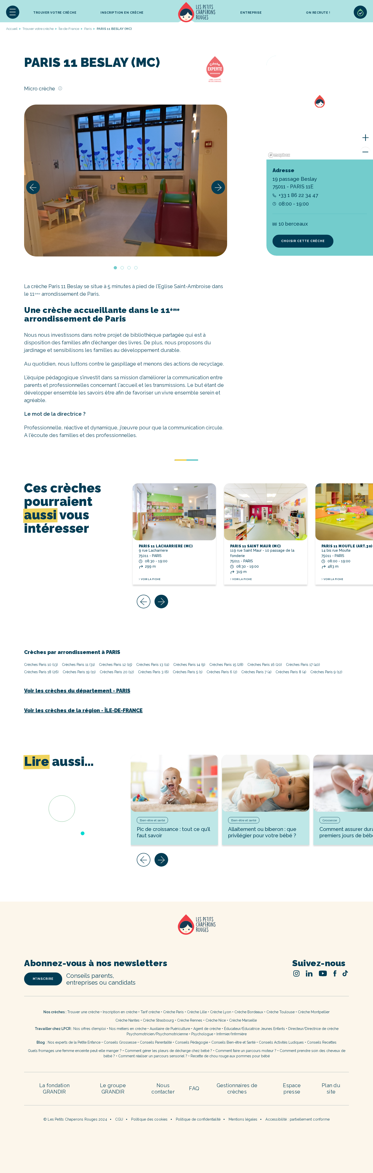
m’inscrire (43, 979)
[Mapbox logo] (279, 155)
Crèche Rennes (189, 1020)
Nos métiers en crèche (127, 1029)
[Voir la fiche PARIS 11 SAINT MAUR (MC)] (265, 511)
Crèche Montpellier (314, 1012)
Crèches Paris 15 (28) (226, 665)
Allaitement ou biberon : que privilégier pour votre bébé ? (262, 832)
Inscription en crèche (120, 1012)
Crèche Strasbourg (158, 1020)
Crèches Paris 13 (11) (152, 665)
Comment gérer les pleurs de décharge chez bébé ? (169, 1051)
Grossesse (330, 820)
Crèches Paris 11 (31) (78, 665)
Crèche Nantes (127, 1020)
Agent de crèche (207, 1029)
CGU (119, 1119)
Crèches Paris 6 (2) (222, 672)
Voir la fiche (151, 579)
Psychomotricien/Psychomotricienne (157, 1034)
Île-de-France (69, 29)
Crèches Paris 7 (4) (256, 672)
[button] (12, 12)
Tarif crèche (150, 1012)
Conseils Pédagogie (191, 1042)
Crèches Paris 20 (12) (117, 672)
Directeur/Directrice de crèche (313, 1029)
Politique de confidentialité (198, 1119)
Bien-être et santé (152, 820)
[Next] (218, 187)
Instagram (296, 973)
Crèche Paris (173, 1012)
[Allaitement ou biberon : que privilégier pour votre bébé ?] (265, 783)
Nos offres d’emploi (89, 1029)
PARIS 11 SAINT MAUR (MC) (255, 546)
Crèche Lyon (220, 1012)
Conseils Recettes (321, 1042)
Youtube (323, 973)
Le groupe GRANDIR (113, 1088)
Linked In (309, 973)
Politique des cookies (149, 1119)
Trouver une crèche (83, 1012)
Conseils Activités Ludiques (281, 1042)
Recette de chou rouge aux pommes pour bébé (230, 1056)
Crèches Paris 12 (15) (115, 665)
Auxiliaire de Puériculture (170, 1029)
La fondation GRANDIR (54, 1088)
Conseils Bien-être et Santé (233, 1042)
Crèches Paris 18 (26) (41, 672)
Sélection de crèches (360, 12)
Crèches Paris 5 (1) (187, 672)
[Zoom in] (365, 138)
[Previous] (33, 187)
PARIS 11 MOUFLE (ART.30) (346, 546)
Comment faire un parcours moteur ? (245, 1051)
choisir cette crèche (303, 241)
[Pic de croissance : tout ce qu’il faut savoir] (174, 783)
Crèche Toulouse (280, 1012)
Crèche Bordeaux (248, 1012)
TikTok (345, 973)
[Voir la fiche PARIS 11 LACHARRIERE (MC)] (174, 511)
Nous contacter (163, 1088)
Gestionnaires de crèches (237, 1088)
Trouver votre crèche (54, 12)
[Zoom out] (365, 152)
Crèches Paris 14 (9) (189, 665)
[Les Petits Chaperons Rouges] (186, 931)
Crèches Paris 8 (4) (291, 672)
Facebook (334, 973)
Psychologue (202, 1034)
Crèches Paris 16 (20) (264, 665)
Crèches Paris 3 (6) (153, 672)
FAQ (194, 1088)
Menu (12, 12)
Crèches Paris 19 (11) (79, 672)
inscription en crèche (122, 12)
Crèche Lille (197, 1012)
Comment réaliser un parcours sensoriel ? (152, 1056)
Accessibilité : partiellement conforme (297, 1119)
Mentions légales (243, 1119)
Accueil (196, 12)
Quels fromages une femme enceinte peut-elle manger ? (75, 1051)
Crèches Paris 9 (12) (326, 672)
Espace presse (292, 1088)
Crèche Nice (216, 1020)
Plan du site (331, 1088)
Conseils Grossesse (120, 1042)
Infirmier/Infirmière (231, 1034)
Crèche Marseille (243, 1020)
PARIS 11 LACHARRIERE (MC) (166, 546)
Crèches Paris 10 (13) (41, 665)
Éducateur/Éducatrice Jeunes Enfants (254, 1029)
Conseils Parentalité (156, 1042)
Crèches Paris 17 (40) (303, 665)
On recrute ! (318, 12)
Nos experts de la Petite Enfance (74, 1042)
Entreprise (251, 12)
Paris (88, 29)
